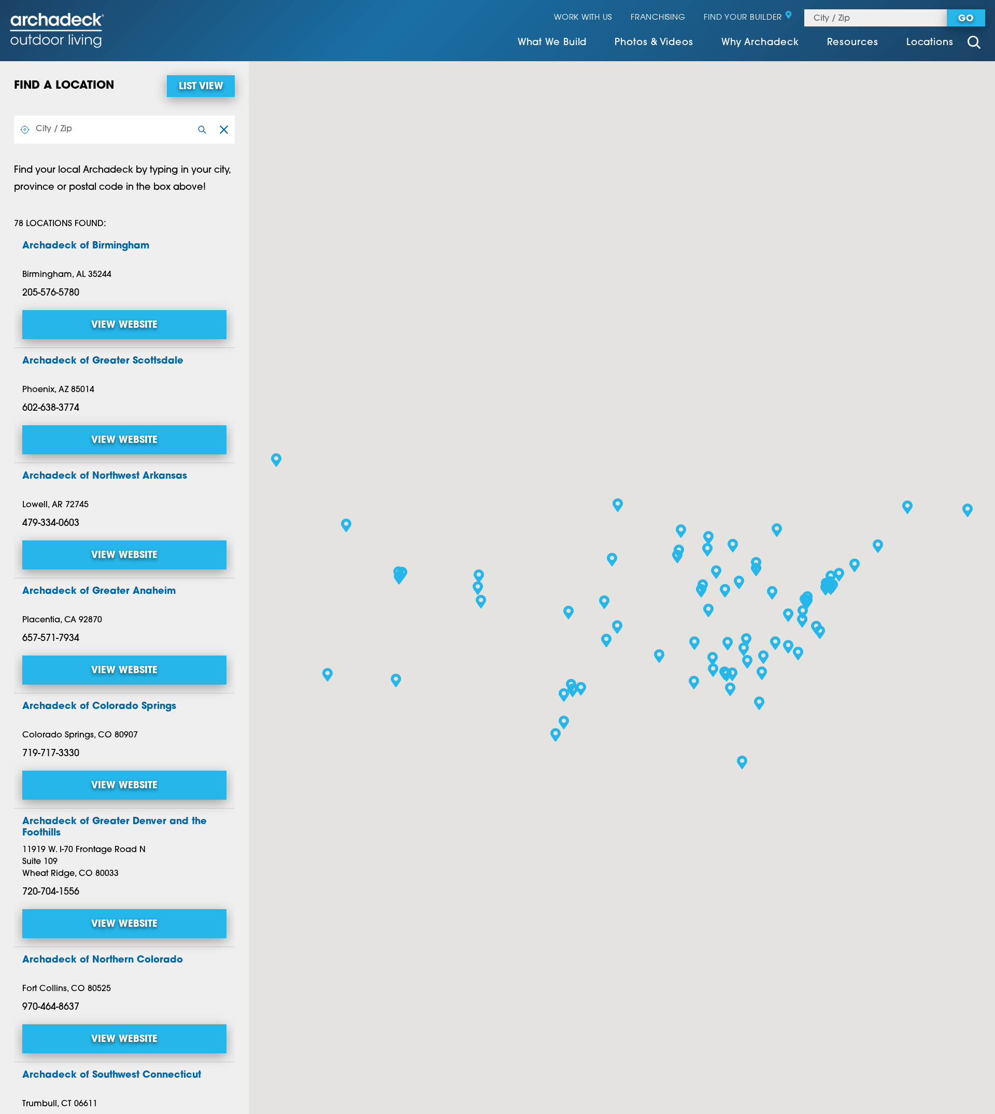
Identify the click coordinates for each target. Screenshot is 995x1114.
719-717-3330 (50, 754)
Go (965, 19)
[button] (694, 682)
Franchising (658, 18)
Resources (852, 43)
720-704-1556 (50, 892)
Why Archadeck (760, 43)
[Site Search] (974, 44)
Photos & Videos (654, 43)
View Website (124, 325)
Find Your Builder (743, 18)
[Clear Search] (224, 130)
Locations (930, 43)
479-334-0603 (50, 523)
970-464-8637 (50, 1007)
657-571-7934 (50, 639)
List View (201, 87)
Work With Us (583, 18)
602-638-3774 (50, 408)
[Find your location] (25, 130)
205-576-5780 (50, 293)
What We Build (552, 43)
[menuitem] (552, 43)
